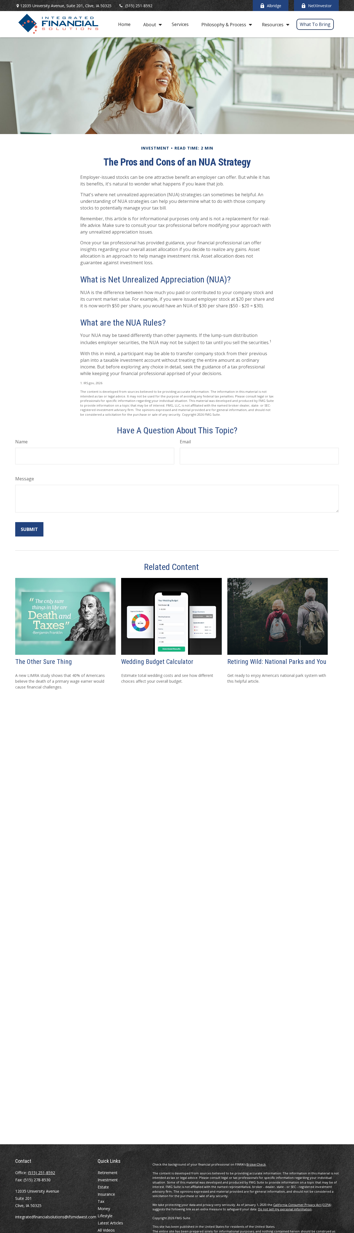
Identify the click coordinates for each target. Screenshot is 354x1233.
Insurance (106, 1194)
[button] (124, 24)
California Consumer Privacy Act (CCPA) (302, 1205)
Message (24, 479)
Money (104, 1208)
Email (185, 442)
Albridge (274, 5)
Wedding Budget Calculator (157, 662)
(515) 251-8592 (138, 5)
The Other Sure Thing (43, 662)
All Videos (106, 1230)
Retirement (108, 1172)
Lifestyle (105, 1215)
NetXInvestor (320, 5)
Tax (101, 1201)
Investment (108, 1179)
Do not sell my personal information (285, 1209)
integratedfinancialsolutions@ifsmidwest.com (55, 1216)
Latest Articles (110, 1223)
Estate (103, 1187)
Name (21, 442)
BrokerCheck (256, 1164)
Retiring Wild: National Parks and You (276, 662)
